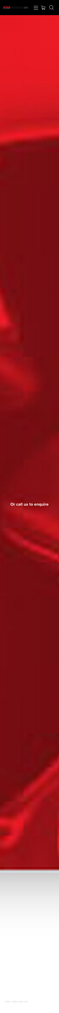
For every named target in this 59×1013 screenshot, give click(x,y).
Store (7, 1001)
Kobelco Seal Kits (20, 1001)
